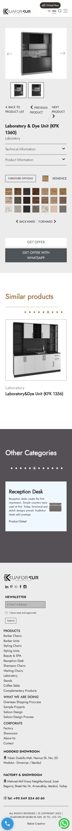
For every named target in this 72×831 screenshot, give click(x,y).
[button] (62, 53)
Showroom (10, 733)
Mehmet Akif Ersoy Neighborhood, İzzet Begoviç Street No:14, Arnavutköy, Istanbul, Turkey (35, 783)
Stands (7, 680)
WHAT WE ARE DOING (21, 697)
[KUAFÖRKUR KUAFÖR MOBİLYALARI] (17, 11)
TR (49, 11)
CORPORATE (13, 723)
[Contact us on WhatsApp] (64, 823)
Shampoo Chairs (14, 665)
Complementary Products (20, 690)
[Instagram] (25, 587)
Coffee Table (11, 685)
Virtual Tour (52, 5)
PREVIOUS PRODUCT (39, 110)
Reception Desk (13, 661)
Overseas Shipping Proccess (22, 702)
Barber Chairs (12, 636)
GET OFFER (36, 242)
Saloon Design (13, 712)
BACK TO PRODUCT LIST (14, 109)
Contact (8, 743)
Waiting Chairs (13, 670)
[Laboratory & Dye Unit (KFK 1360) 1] (36, 53)
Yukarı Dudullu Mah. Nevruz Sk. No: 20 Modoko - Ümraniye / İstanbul (30, 760)
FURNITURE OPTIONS (20, 178)
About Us (9, 738)
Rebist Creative (36, 824)
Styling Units (11, 651)
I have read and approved (23, 612)
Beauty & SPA (12, 655)
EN (54, 11)
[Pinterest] (11, 587)
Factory (8, 728)
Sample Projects (14, 707)
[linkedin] (6, 587)
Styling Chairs (12, 645)
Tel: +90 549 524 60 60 (26, 798)
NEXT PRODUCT (58, 109)
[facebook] (20, 587)
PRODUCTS (11, 630)
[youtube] (15, 587)
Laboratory (10, 675)
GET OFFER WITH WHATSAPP (36, 255)
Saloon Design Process (18, 717)
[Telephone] (7, 823)
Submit (10, 620)
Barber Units (11, 641)
